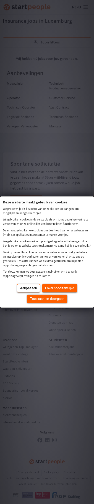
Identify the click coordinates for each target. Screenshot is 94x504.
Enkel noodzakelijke (59, 288)
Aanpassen (28, 288)
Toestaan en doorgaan (47, 299)
